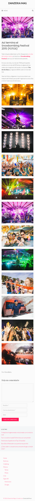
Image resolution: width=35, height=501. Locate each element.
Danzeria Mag (17, 3)
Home (5, 458)
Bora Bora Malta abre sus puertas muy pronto (14, 443)
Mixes (6, 473)
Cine (4, 476)
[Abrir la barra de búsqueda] (32, 11)
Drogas (7, 485)
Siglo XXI (6, 479)
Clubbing (6, 464)
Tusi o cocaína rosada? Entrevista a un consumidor (16, 438)
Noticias (5, 461)
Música (5, 467)
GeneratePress (27, 498)
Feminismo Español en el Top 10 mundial (13, 441)
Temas (6, 470)
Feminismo (8, 482)
